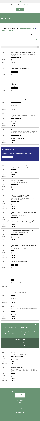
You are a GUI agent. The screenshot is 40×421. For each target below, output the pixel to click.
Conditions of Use (25, 418)
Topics (20, 9)
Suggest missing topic (7, 157)
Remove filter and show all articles (34, 39)
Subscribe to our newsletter (19, 345)
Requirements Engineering (20, 5)
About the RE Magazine (20, 404)
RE (20, 1)
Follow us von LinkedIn (19, 342)
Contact (20, 405)
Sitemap (12, 418)
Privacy (19, 418)
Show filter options (27, 34)
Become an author (20, 414)
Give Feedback (20, 410)
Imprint (16, 418)
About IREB (20, 402)
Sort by (2, 44)
